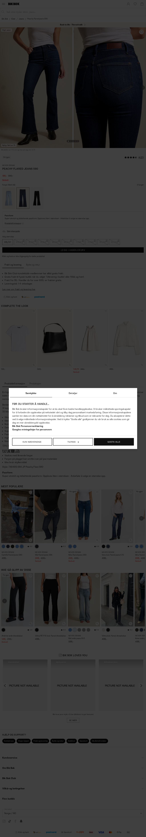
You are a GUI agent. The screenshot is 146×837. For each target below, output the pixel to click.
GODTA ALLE (114, 442)
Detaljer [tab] (73, 393)
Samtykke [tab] (31, 393)
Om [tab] (115, 393)
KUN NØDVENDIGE (32, 442)
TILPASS (71, 442)
